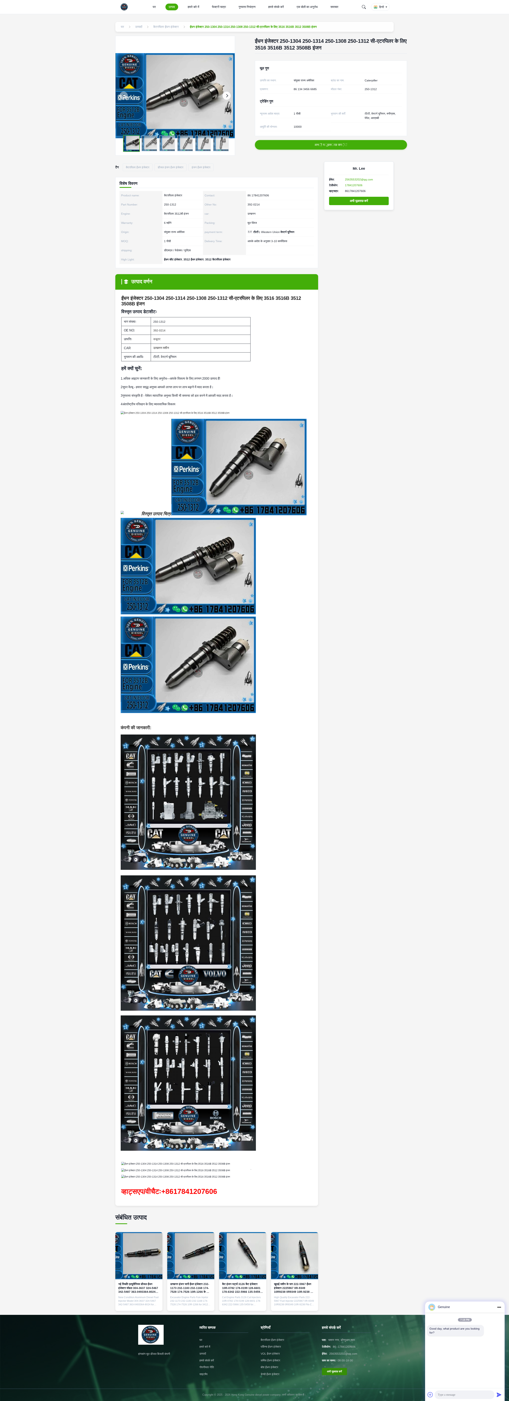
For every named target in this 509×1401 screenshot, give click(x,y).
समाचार (334, 7)
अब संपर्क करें (139, 1304)
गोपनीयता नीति (206, 1367)
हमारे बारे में (193, 7)
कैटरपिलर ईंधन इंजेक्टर (272, 1340)
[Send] (499, 1394)
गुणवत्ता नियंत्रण (247, 7)
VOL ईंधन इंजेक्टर (270, 1353)
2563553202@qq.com (359, 179)
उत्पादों (202, 1353)
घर (154, 7)
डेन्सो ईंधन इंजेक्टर (270, 1374)
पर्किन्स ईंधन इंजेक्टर (271, 1346)
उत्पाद (172, 7)
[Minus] (499, 1307)
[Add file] (430, 1394)
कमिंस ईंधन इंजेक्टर (270, 1360)
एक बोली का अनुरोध (307, 7)
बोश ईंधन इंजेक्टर (269, 1367)
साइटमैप (203, 1374)
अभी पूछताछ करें (359, 201)
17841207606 (353, 185)
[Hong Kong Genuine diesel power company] (125, 7)
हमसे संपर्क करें (276, 7)
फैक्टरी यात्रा (219, 7)
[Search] (364, 7)
